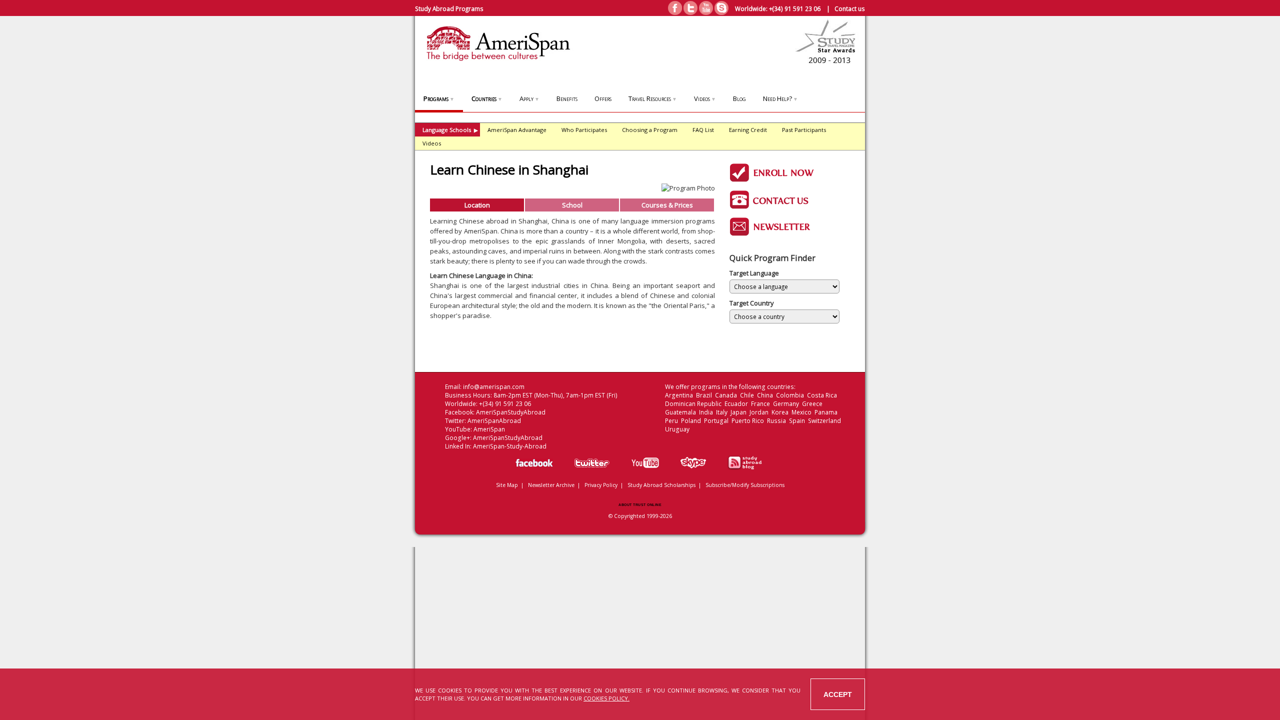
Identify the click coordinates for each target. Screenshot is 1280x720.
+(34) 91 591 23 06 (794, 8)
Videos (705, 98)
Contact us (849, 8)
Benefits (567, 98)
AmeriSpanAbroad (494, 420)
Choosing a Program (650, 130)
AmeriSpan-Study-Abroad (509, 446)
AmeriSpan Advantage (517, 130)
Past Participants (804, 130)
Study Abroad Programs (449, 8)
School (572, 205)
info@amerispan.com (493, 386)
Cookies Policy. (607, 698)
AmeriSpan (489, 429)
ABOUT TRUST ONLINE (640, 504)
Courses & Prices (667, 205)
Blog (739, 98)
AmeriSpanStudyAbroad (511, 412)
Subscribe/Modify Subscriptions (745, 485)
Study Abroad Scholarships (662, 485)
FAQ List (703, 130)
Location (477, 205)
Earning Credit (748, 130)
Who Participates (584, 130)
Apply (530, 98)
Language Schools (450, 130)
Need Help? (780, 98)
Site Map (507, 485)
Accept (838, 694)
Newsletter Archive (551, 485)
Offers (603, 98)
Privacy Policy (601, 485)
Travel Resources (652, 98)
